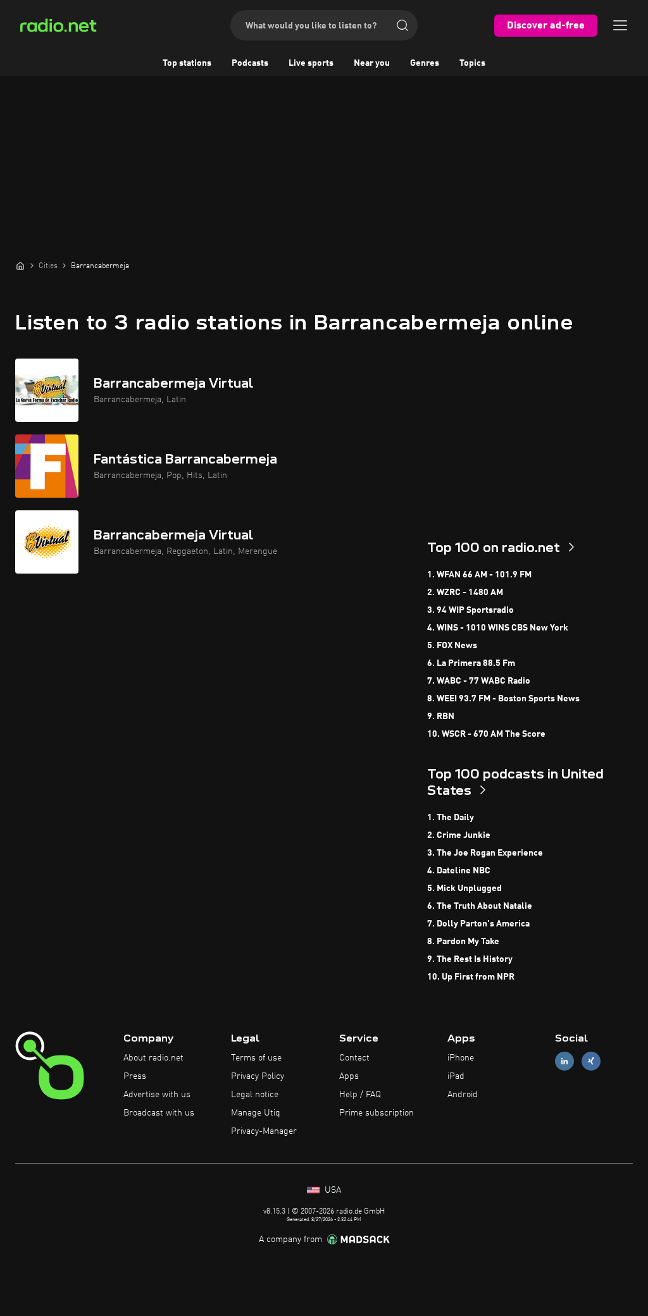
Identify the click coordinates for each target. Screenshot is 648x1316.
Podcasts (250, 63)
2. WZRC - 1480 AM (465, 592)
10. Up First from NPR (470, 977)
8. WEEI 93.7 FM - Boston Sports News (503, 698)
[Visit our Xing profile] (591, 1061)
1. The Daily (450, 817)
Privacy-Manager (264, 1131)
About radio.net (153, 1058)
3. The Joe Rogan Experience (485, 853)
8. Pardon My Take (463, 941)
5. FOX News (452, 645)
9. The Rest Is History (470, 959)
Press (134, 1076)
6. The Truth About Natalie (479, 906)
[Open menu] (620, 25)
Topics (472, 63)
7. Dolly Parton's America (478, 923)
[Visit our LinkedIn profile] (564, 1061)
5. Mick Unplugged (464, 888)
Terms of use (256, 1058)
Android (462, 1094)
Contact (354, 1058)
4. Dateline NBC (458, 870)
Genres (424, 63)
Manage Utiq (255, 1113)
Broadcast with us (158, 1113)
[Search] (402, 25)
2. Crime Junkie (458, 835)
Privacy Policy (257, 1076)
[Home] (20, 266)
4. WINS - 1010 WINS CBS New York (497, 628)
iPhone (460, 1058)
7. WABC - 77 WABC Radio (478, 681)
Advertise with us (156, 1094)
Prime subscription (376, 1113)
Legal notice (254, 1094)
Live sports (311, 63)
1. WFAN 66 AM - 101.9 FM (479, 574)
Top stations (187, 63)
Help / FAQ (360, 1094)
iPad (455, 1076)
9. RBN (440, 716)
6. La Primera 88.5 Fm (471, 663)
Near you (372, 63)
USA (331, 1190)
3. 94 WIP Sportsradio (470, 610)
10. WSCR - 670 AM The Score (486, 734)
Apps (349, 1076)
